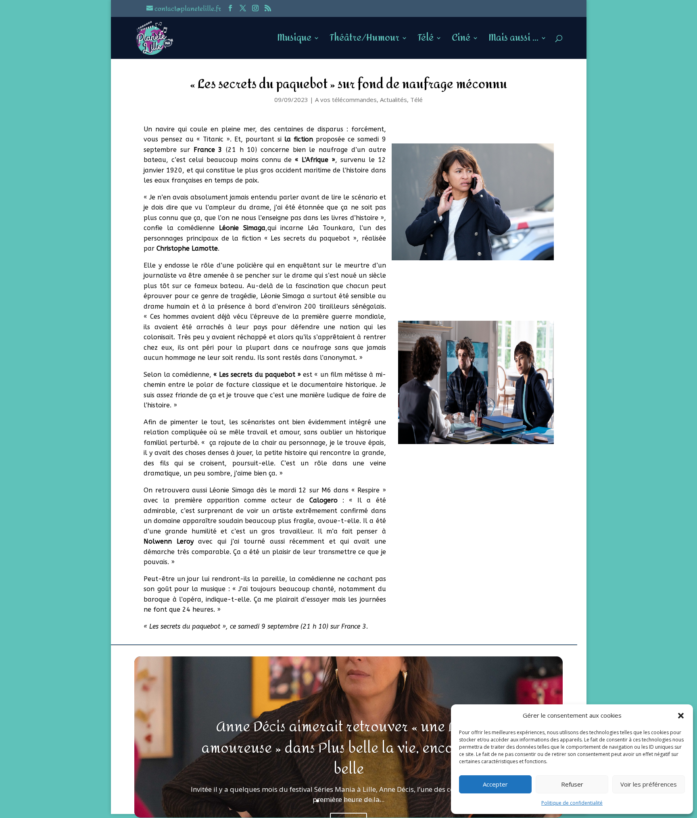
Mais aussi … (513, 40)
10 (379, 800)
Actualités (393, 100)
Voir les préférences (648, 784)
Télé (425, 40)
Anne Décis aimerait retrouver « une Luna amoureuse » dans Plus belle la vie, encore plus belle (348, 748)
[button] (681, 716)
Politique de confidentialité (572, 802)
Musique (294, 40)
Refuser (572, 784)
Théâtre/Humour (364, 40)
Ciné (461, 40)
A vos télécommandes (346, 100)
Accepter (495, 784)
